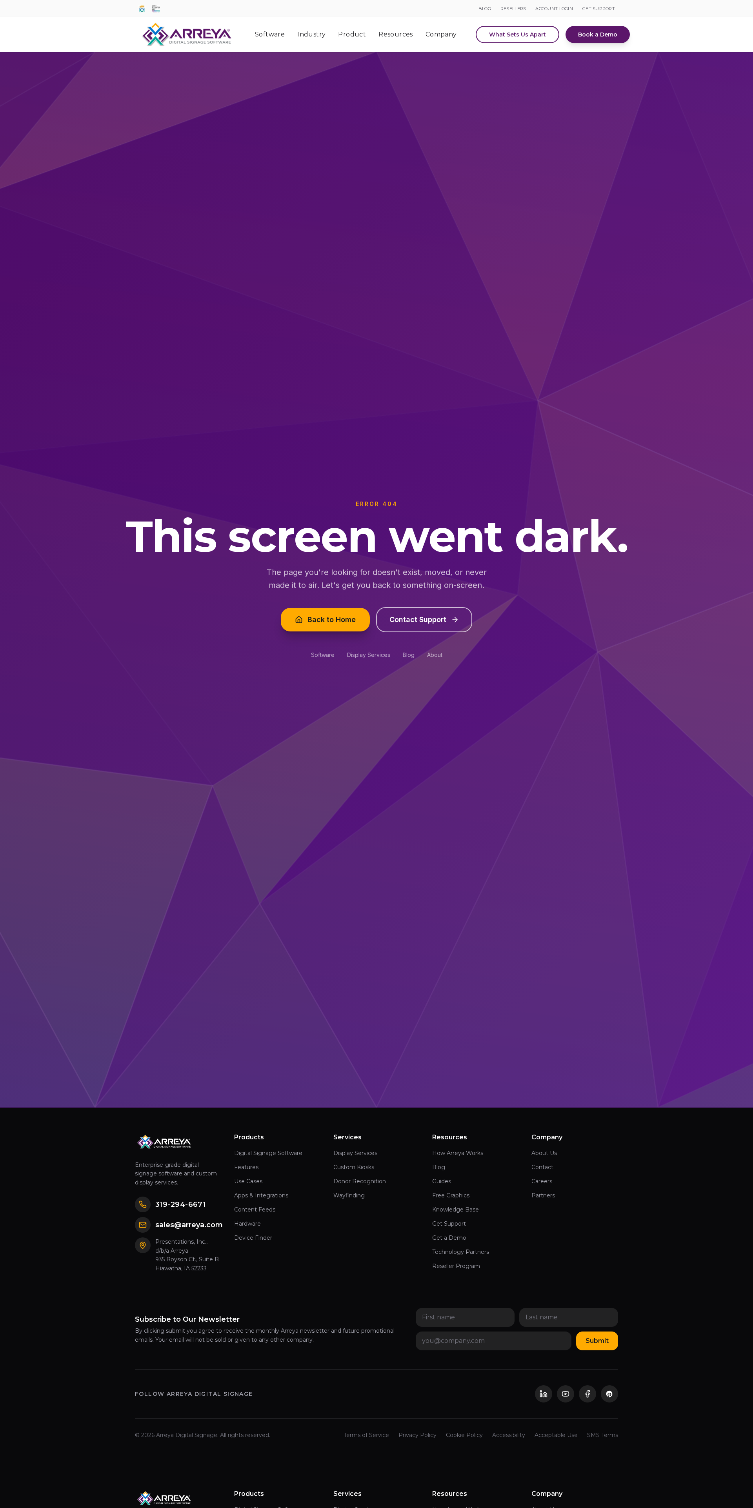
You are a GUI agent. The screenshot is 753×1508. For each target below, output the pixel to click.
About (434, 654)
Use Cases (248, 1181)
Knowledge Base (455, 1209)
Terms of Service (366, 1435)
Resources (395, 34)
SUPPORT (598, 8)
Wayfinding (349, 1195)
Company (441, 34)
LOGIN (554, 8)
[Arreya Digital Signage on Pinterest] (609, 1393)
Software (270, 34)
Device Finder (253, 1237)
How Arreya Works (457, 1153)
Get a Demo (449, 1237)
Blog (409, 654)
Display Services (368, 654)
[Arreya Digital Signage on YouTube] (565, 1393)
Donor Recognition (359, 1181)
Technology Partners (460, 1251)
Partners (543, 1195)
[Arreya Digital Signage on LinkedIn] (543, 1393)
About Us (544, 1153)
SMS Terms (602, 1435)
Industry (311, 34)
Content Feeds (254, 1209)
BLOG (484, 8)
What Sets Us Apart (517, 34)
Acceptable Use (556, 1435)
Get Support (449, 1223)
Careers (541, 1181)
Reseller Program (456, 1266)
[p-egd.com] (142, 9)
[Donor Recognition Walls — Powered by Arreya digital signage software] (156, 9)
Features (246, 1167)
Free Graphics (450, 1195)
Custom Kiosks (353, 1167)
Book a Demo (597, 34)
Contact (542, 1167)
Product (352, 34)
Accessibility (508, 1435)
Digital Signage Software (268, 1153)
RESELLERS (513, 8)
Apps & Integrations (261, 1195)
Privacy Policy (417, 1435)
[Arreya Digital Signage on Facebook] (587, 1393)
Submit (597, 1340)
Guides (441, 1181)
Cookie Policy (464, 1435)
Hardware (247, 1223)
